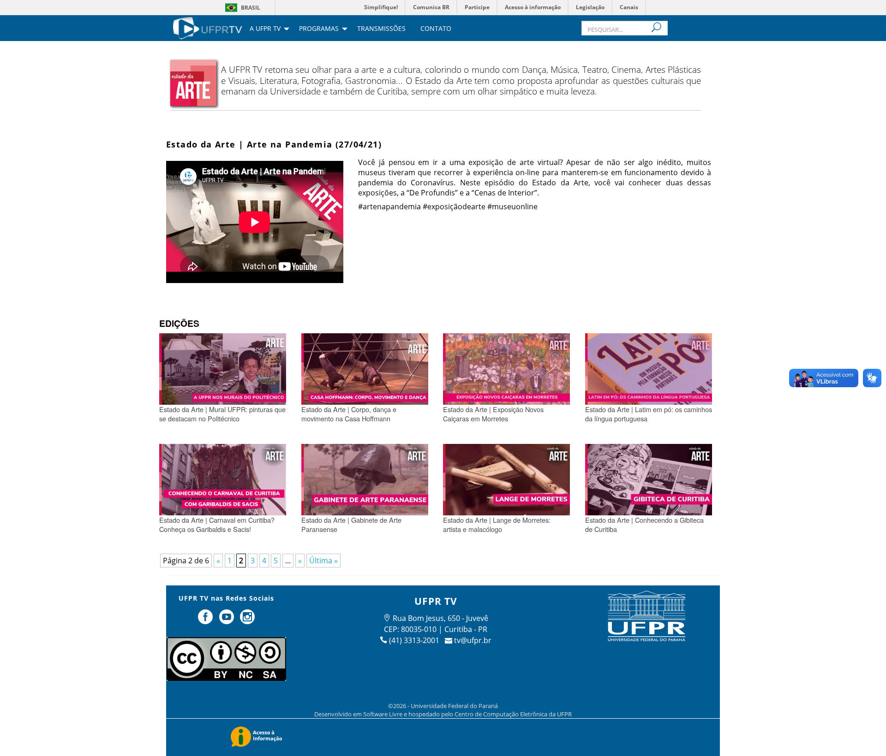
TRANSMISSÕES (381, 29)
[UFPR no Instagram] (247, 620)
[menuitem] (207, 27)
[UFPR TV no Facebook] (206, 620)
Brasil (250, 8)
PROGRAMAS (319, 29)
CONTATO (435, 29)
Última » (323, 560)
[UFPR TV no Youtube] (227, 620)
